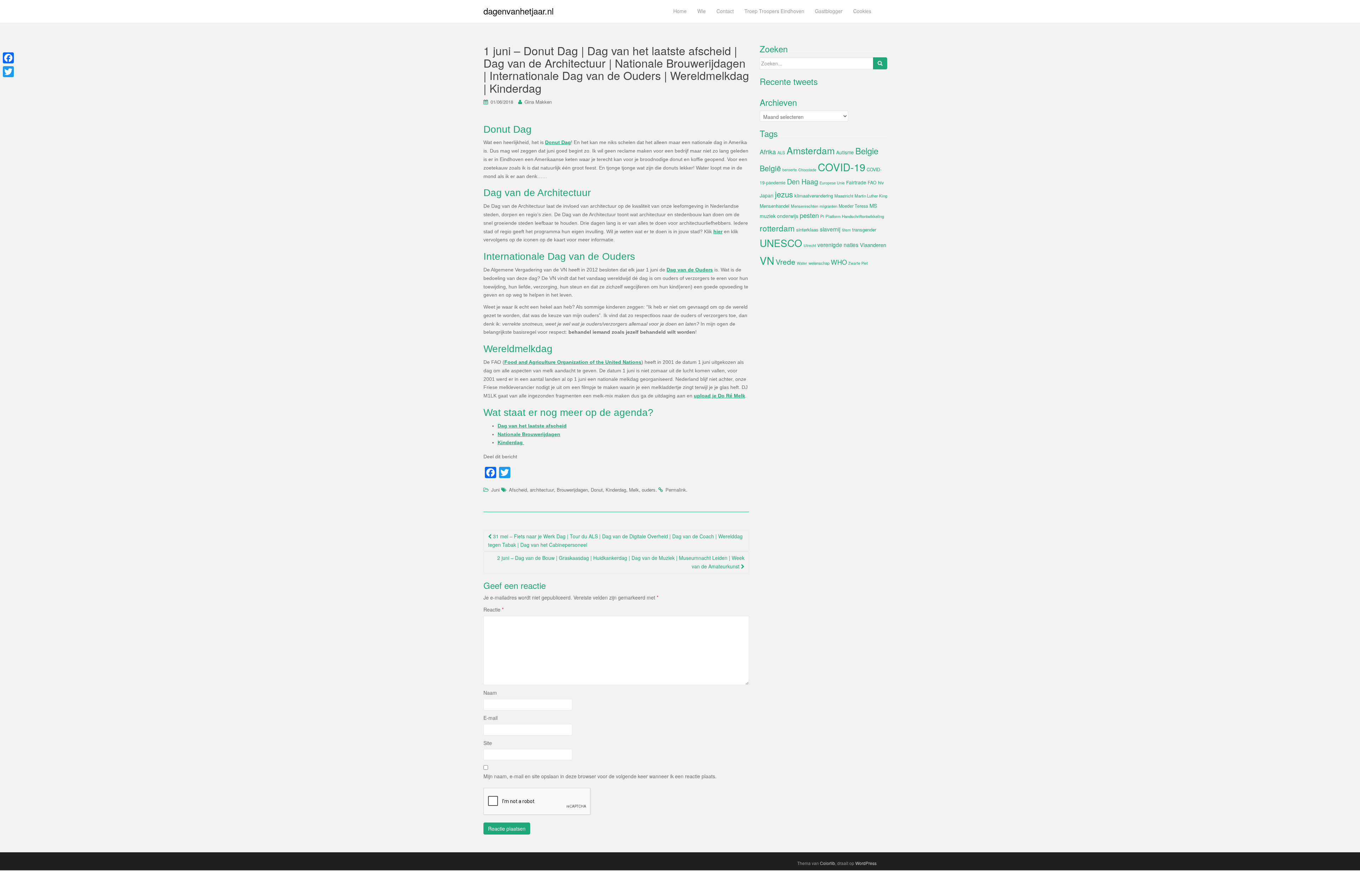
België (770, 167)
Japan (767, 195)
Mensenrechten (804, 206)
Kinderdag (511, 442)
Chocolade (807, 169)
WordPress (866, 863)
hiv (881, 182)
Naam (490, 692)
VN (767, 260)
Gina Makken (538, 101)
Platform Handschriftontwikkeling (855, 216)
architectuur (542, 489)
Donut (597, 489)
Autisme (845, 152)
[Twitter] (8, 72)
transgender (864, 229)
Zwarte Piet (858, 263)
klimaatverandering (813, 195)
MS (873, 205)
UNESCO (781, 243)
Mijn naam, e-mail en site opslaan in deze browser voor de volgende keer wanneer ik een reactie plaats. (599, 776)
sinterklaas (807, 229)
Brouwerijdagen (572, 489)
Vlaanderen (873, 244)
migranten (828, 206)
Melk (634, 489)
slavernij (830, 229)
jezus (784, 194)
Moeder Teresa (853, 206)
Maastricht (843, 196)
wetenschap (819, 263)
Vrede (785, 261)
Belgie (866, 150)
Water (802, 263)
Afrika (768, 151)
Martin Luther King (871, 196)
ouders (649, 489)
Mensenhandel (774, 205)
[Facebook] (8, 58)
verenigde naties (837, 244)
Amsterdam (811, 150)
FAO (872, 182)
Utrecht (810, 245)
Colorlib (827, 863)
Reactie (493, 609)
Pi (822, 216)
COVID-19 (841, 166)
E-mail (490, 717)
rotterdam (777, 228)
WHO (839, 262)
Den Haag (802, 182)
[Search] (880, 63)
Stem (846, 230)
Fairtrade (856, 182)
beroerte (789, 169)
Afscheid (518, 489)
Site (487, 742)
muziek (768, 215)
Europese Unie (832, 182)
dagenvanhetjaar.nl (518, 11)
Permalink (675, 489)
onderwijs (787, 215)
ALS (781, 152)
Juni (495, 489)
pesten (809, 215)
